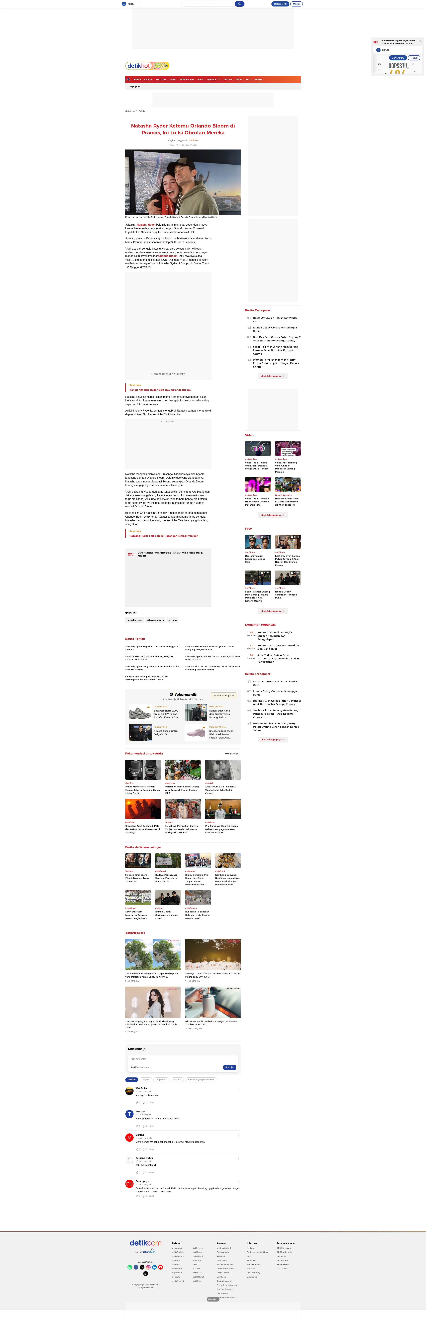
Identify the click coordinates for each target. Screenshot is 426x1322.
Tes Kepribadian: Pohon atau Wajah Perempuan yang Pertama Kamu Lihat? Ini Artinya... (151, 975)
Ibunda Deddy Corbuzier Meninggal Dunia (166, 914)
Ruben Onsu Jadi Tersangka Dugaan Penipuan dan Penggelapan (274, 636)
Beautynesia (282, 1260)
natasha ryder (135, 620)
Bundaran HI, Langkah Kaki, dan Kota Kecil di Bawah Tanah (197, 914)
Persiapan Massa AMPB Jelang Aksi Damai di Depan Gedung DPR (182, 789)
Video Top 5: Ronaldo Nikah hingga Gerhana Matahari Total (257, 501)
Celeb (142, 111)
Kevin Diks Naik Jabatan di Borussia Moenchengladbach (136, 914)
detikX (196, 1264)
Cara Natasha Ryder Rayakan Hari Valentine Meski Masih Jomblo (399, 41)
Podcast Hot (187, 79)
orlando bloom (155, 620)
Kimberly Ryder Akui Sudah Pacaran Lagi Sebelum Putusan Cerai (212, 658)
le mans (172, 620)
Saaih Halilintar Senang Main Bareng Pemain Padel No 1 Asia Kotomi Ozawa (275, 350)
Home (137, 79)
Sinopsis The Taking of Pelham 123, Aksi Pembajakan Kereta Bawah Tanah (147, 678)
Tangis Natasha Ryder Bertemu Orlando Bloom (160, 389)
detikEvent (222, 1260)
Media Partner (253, 1264)
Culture (227, 79)
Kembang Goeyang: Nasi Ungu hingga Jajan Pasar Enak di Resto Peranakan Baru (227, 880)
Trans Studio (223, 1273)
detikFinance (178, 1256)
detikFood (197, 1252)
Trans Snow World (225, 1268)
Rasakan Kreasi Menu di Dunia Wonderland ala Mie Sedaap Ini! (287, 501)
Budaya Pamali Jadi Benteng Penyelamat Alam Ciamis (166, 878)
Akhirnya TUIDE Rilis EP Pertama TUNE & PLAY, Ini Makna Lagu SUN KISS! (212, 975)
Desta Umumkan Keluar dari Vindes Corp (275, 319)
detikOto (176, 1277)
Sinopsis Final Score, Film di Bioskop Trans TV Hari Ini (137, 878)
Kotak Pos (252, 1260)
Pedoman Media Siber (257, 1252)
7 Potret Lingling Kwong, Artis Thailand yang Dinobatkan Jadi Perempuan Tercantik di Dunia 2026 (151, 1024)
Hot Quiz (161, 79)
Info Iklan (251, 1268)
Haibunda (281, 1256)
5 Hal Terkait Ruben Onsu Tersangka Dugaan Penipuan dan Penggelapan (278, 659)
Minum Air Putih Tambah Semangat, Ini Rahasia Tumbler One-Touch (211, 1023)
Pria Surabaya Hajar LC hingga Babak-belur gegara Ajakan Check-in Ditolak (221, 829)
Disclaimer (252, 1277)
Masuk (296, 3)
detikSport (177, 1268)
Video (239, 79)
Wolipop (197, 1260)
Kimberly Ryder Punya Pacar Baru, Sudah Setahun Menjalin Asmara (152, 668)
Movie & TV (213, 79)
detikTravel (198, 1248)
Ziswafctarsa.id (224, 1281)
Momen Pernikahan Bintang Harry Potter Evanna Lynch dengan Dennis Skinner (276, 363)
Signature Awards (225, 1264)
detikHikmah (198, 1277)
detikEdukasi (178, 1252)
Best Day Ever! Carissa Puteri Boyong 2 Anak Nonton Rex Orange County (277, 339)
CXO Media (282, 1268)
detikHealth (198, 1256)
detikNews (177, 1248)
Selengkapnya (232, 753)
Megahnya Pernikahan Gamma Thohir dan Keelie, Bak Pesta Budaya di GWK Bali (182, 829)
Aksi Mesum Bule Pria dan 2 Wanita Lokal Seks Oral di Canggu (220, 789)
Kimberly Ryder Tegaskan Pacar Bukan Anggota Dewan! (151, 648)
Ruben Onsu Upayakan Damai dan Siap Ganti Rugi (278, 647)
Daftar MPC (280, 3)
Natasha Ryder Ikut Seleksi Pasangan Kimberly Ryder (163, 535)
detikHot (130, 111)
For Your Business (225, 1289)
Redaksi (250, 1248)
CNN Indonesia (284, 1248)
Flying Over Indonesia (227, 1285)
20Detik (196, 1268)
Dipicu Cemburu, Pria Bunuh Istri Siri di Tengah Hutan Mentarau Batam (196, 880)
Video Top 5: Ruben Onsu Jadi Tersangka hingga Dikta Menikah (256, 465)
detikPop (197, 1281)
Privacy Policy (253, 1273)
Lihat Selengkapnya (271, 376)
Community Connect (226, 1297)
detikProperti (178, 1281)
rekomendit (222, 1293)
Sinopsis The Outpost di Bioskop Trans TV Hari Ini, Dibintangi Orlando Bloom (212, 668)
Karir (249, 1256)
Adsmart (221, 1256)
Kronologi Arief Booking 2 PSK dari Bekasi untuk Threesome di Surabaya (142, 829)
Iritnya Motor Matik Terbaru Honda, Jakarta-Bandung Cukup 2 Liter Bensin (142, 789)
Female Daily (283, 1264)
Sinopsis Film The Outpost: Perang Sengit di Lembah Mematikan (149, 658)
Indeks (258, 79)
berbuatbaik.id (224, 1248)
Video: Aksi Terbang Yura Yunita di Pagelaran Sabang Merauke (286, 467)
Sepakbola (177, 1273)
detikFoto (197, 1273)
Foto (248, 79)
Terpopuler (134, 86)
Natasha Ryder (146, 225)
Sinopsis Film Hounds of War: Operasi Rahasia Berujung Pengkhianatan (210, 648)
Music (200, 79)
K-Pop (172, 79)
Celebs (148, 79)
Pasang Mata (223, 1252)
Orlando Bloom (167, 256)
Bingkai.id (221, 1277)
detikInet (176, 1260)
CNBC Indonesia (284, 1252)
